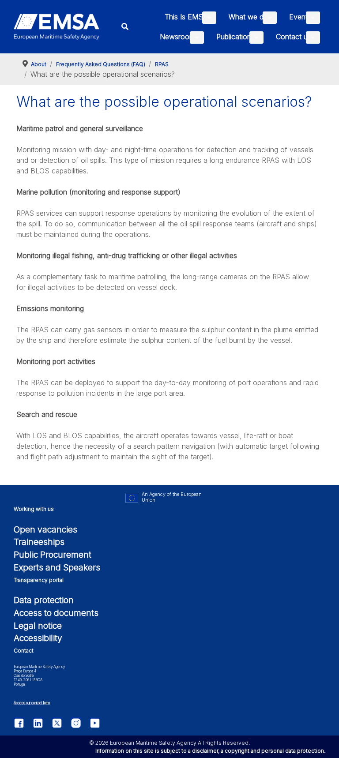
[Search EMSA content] (125, 26)
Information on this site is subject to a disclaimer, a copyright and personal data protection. (210, 750)
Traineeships (39, 542)
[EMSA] (57, 27)
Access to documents (56, 613)
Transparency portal (39, 580)
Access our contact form (32, 703)
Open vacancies (45, 529)
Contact (24, 650)
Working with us (34, 509)
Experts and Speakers (57, 567)
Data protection (44, 600)
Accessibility (38, 638)
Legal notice (38, 625)
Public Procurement (52, 554)
